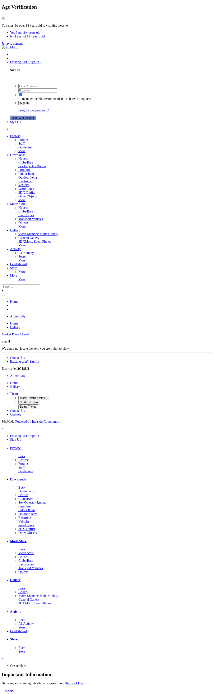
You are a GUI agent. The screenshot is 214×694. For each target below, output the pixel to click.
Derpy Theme (28, 406)
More (21, 151)
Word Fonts (26, 189)
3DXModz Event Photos (34, 241)
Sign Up (15, 122)
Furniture (24, 170)
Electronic (25, 181)
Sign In (24, 102)
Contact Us (17, 357)
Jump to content (12, 43)
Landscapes (26, 215)
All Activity (26, 253)
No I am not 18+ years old (27, 36)
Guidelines (25, 147)
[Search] (3, 295)
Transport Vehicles (30, 219)
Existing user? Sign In (25, 62)
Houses (23, 158)
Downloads (17, 155)
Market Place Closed (15, 334)
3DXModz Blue (29, 402)
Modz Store (17, 204)
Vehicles (23, 185)
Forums (23, 140)
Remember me (28, 98)
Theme (14, 393)
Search (22, 256)
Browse (15, 136)
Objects (23, 222)
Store (13, 268)
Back (21, 456)
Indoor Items (26, 173)
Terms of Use (74, 683)
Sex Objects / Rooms (32, 166)
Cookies (15, 414)
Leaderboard (18, 264)
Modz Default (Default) (33, 397)
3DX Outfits (26, 192)
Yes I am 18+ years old (25, 32)
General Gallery (28, 237)
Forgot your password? (33, 110)
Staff (21, 143)
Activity (15, 249)
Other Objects (27, 196)
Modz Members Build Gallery (38, 234)
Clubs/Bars (25, 162)
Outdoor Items (27, 177)
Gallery (15, 230)
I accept (8, 690)
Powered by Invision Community (37, 421)
